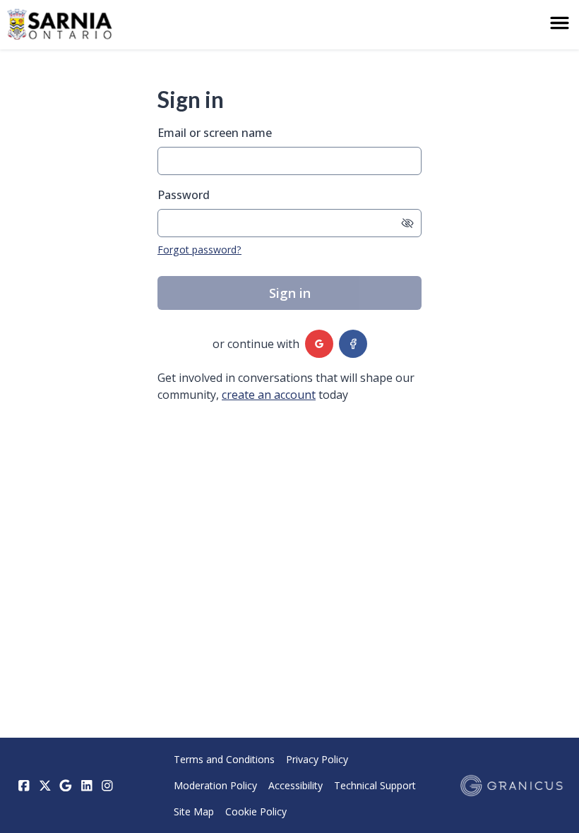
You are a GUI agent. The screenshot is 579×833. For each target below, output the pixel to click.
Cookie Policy (256, 811)
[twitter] (45, 786)
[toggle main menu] (559, 23)
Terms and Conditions (224, 759)
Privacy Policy (317, 759)
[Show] (407, 223)
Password (183, 195)
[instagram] (107, 786)
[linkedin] (87, 786)
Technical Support (375, 785)
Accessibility (295, 785)
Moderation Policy (215, 785)
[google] (319, 344)
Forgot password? (199, 249)
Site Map (194, 811)
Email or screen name (214, 132)
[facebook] (353, 344)
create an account (269, 394)
